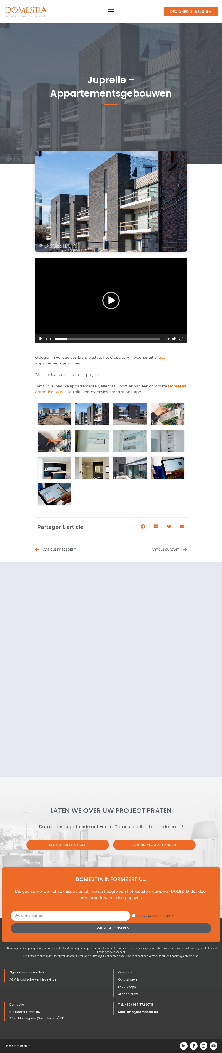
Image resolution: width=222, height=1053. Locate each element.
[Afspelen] (41, 339)
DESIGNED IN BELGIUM (191, 11)
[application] (111, 300)
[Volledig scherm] (181, 339)
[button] (111, 11)
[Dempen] (174, 339)
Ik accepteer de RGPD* (155, 916)
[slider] (107, 339)
